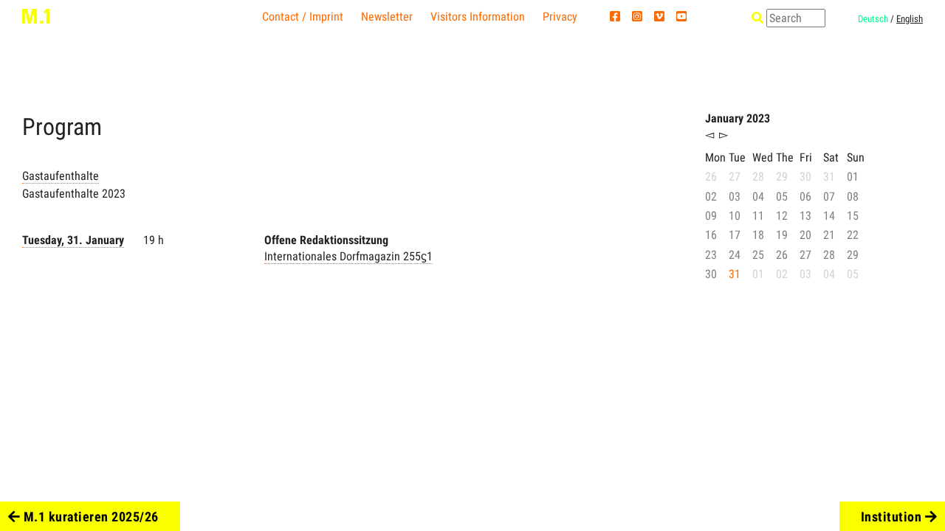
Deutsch (873, 18)
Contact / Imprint (302, 17)
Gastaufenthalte (60, 176)
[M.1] (35, 15)
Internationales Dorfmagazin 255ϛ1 (348, 256)
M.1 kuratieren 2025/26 (89, 516)
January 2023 (737, 118)
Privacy (560, 17)
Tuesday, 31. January (73, 240)
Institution (893, 516)
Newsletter (387, 17)
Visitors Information (477, 17)
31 (734, 274)
